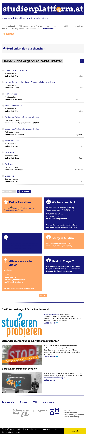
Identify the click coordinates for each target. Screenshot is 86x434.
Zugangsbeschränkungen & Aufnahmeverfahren (30, 341)
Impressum (48, 402)
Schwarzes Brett (21, 413)
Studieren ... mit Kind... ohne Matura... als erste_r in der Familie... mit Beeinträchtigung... (14, 277)
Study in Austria (63, 238)
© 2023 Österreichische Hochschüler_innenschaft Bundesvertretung (74, 414)
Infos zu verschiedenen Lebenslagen (19, 288)
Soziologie (9, 152)
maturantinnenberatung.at (54, 378)
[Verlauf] (82, 61)
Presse (23, 402)
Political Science (12, 93)
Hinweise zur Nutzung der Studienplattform (63, 270)
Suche (10, 34)
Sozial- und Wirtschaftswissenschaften (22, 117)
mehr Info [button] (75, 431)
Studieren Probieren (52, 314)
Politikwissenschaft (13, 105)
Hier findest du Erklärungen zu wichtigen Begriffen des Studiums (63, 267)
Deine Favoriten (20, 202)
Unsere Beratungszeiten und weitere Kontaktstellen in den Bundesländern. (61, 226)
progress (40, 411)
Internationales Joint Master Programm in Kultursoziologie (30, 82)
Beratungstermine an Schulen (19, 368)
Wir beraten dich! (63, 202)
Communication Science (16, 70)
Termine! (15, 238)
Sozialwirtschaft (12, 140)
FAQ (35, 402)
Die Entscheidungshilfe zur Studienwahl (25, 309)
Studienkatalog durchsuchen (25, 48)
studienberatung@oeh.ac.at (57, 219)
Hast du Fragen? (63, 261)
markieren (3, 70)
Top (44, 295)
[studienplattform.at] (43, 9)
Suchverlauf (48, 28)
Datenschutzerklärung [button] (11, 432)
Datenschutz (8, 402)
